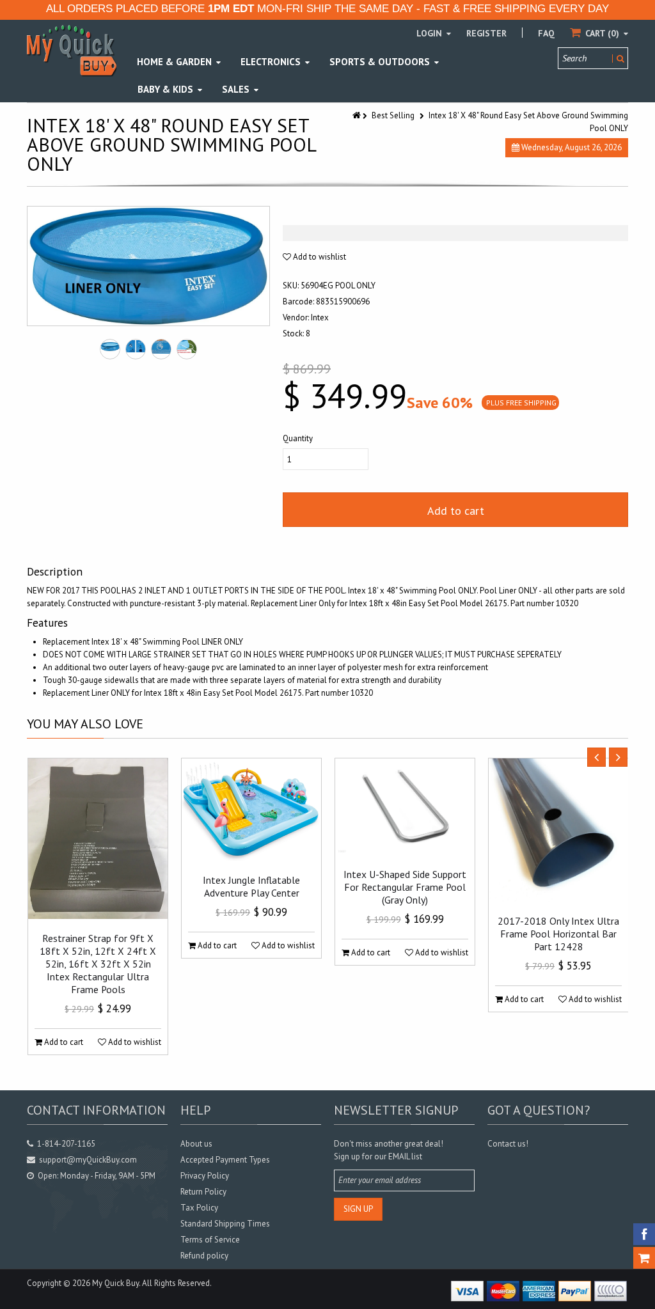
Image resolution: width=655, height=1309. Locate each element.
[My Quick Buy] (71, 50)
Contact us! (507, 1143)
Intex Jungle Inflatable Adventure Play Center (251, 886)
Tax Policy (199, 1207)
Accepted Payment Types (225, 1159)
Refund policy (204, 1255)
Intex (320, 317)
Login (430, 33)
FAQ (546, 33)
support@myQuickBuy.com (88, 1159)
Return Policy (203, 1191)
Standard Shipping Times (225, 1223)
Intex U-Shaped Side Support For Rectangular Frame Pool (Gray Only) (404, 887)
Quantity (298, 438)
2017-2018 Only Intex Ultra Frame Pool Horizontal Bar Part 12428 (558, 933)
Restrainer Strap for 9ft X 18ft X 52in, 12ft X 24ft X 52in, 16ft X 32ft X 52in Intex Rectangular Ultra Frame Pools (98, 964)
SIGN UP (358, 1208)
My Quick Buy (115, 1283)
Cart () (602, 33)
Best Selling (393, 115)
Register (486, 33)
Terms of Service (210, 1239)
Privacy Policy (204, 1175)
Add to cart (455, 510)
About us (196, 1143)
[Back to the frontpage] (357, 115)
